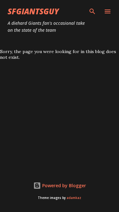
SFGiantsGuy (33, 11)
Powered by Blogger (63, 185)
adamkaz (74, 198)
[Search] (92, 11)
